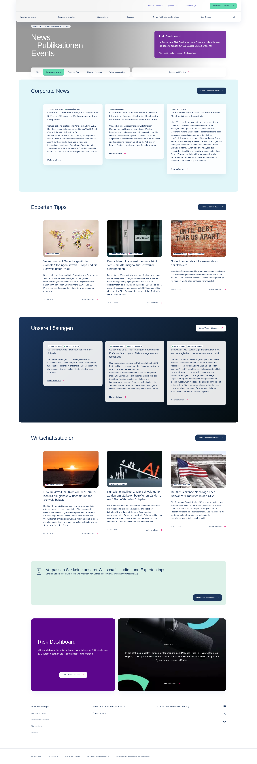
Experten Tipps (74, 72)
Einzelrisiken (36, 726)
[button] (29, 17)
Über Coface (99, 713)
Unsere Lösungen (94, 72)
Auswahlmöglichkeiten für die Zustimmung (133, 756)
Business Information (40, 720)
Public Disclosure (72, 756)
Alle (37, 72)
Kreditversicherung (39, 713)
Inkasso (34, 733)
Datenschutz (53, 756)
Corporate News (53, 72)
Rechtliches (36, 756)
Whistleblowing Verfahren (98, 756)
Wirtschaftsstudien (117, 72)
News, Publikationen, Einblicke (109, 706)
